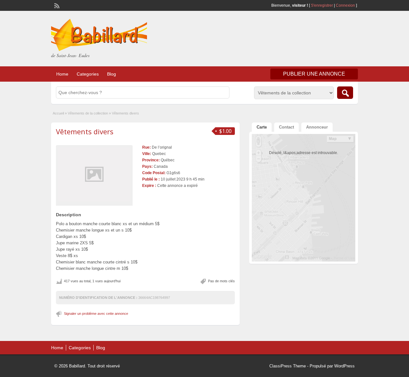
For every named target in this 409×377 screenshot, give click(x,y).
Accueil (58, 113)
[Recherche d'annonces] (345, 92)
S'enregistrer (322, 5)
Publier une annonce (314, 74)
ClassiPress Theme (287, 366)
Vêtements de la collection (88, 113)
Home (62, 74)
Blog (111, 74)
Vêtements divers (84, 131)
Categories (88, 74)
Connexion (346, 5)
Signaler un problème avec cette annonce (96, 313)
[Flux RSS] (56, 5)
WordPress (344, 366)
